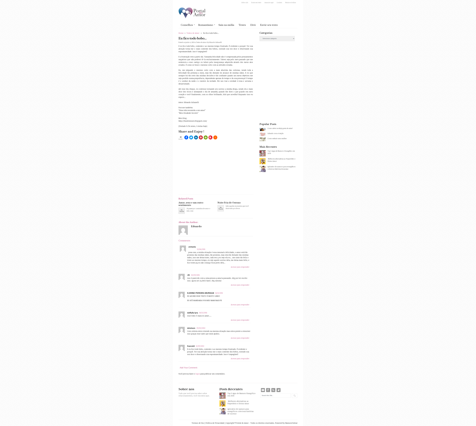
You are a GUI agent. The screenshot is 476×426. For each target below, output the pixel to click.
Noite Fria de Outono (229, 202)
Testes (242, 25)
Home (181, 33)
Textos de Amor (192, 33)
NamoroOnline (290, 2)
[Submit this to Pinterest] (201, 137)
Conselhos (188, 24)
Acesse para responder (240, 267)
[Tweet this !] (191, 137)
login (197, 374)
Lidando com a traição (276, 133)
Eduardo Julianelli (215, 42)
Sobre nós (244, 2)
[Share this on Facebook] (186, 137)
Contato (279, 2)
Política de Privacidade (215, 423)
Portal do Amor (192, 13)
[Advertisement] (207, 174)
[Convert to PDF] (210, 137)
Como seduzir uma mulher (277, 138)
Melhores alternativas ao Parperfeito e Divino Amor (281, 160)
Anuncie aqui (269, 2)
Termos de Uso (198, 423)
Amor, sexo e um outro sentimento (190, 203)
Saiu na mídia (226, 25)
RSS (273, 390)
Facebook (268, 390)
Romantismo (206, 24)
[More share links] (215, 137)
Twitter (279, 390)
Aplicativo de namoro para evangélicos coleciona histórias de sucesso (281, 167)
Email (263, 390)
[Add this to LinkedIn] (196, 137)
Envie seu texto (256, 2)
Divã (253, 25)
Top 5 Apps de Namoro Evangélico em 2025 (281, 152)
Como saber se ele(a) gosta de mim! (280, 128)
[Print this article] (206, 137)
